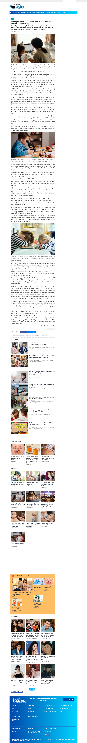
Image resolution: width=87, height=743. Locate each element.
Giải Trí (29, 708)
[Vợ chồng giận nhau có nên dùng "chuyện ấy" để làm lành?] (22, 584)
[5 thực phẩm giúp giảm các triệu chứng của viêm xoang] (18, 449)
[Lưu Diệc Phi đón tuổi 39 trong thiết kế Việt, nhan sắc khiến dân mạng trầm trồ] (33, 671)
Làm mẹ (12, 19)
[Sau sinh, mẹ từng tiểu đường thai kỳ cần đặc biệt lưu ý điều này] (33, 496)
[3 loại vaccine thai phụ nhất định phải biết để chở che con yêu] (48, 476)
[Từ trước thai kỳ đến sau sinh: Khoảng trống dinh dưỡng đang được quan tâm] (48, 496)
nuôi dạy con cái (44, 335)
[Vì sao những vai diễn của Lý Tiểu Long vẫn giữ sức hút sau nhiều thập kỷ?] (48, 671)
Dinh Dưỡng (49, 12)
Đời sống (14, 710)
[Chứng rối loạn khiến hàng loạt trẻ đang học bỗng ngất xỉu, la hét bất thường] (19, 402)
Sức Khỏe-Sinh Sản (40, 12)
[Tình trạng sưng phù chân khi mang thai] (33, 476)
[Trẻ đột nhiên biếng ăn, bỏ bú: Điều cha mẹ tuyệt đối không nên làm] (18, 516)
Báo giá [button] (47, 734)
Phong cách (31, 711)
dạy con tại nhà (28, 335)
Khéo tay (14, 720)
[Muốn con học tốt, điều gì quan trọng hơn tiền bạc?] (18, 476)
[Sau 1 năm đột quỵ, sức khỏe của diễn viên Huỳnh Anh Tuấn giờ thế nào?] (48, 625)
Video (55, 12)
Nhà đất (14, 708)
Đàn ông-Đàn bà (64, 708)
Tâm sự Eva (47, 710)
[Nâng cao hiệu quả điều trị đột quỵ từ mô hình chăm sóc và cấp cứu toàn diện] (38, 581)
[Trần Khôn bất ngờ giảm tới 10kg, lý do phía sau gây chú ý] (48, 648)
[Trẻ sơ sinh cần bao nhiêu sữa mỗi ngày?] (48, 516)
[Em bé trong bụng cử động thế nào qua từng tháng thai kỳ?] (18, 496)
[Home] (11, 12)
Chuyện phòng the (48, 708)
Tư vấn (61, 710)
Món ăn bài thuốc (16, 719)
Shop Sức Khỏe (61, 12)
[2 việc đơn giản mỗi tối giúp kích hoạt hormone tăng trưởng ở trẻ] (33, 516)
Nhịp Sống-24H (16, 12)
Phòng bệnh (31, 710)
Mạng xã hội (15, 711)
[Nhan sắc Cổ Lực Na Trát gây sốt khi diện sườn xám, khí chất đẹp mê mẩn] (18, 648)
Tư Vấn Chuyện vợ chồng (50, 711)
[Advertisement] (33, 562)
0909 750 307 (48, 731)
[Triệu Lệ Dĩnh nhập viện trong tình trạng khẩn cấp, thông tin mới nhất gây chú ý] (18, 671)
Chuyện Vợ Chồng (31, 12)
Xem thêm (32, 689)
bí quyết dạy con (36, 335)
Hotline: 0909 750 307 (30, 1)
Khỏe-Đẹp (23, 12)
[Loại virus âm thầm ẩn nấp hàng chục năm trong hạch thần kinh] (48, 449)
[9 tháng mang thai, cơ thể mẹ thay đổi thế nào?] (18, 537)
